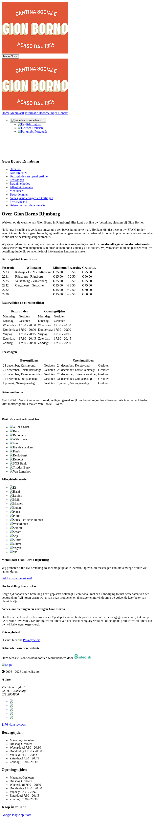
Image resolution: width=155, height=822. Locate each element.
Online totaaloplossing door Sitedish (25, 818)
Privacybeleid (18, 201)
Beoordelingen (48, 113)
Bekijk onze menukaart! (17, 578)
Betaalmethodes (20, 183)
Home (5, 113)
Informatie (32, 113)
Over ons (15, 169)
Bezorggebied (18, 172)
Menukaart (17, 113)
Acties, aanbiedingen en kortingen (31, 198)
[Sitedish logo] (7, 664)
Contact (63, 113)
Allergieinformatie (21, 187)
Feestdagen (17, 180)
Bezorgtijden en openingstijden (29, 176)
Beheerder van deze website (27, 205)
